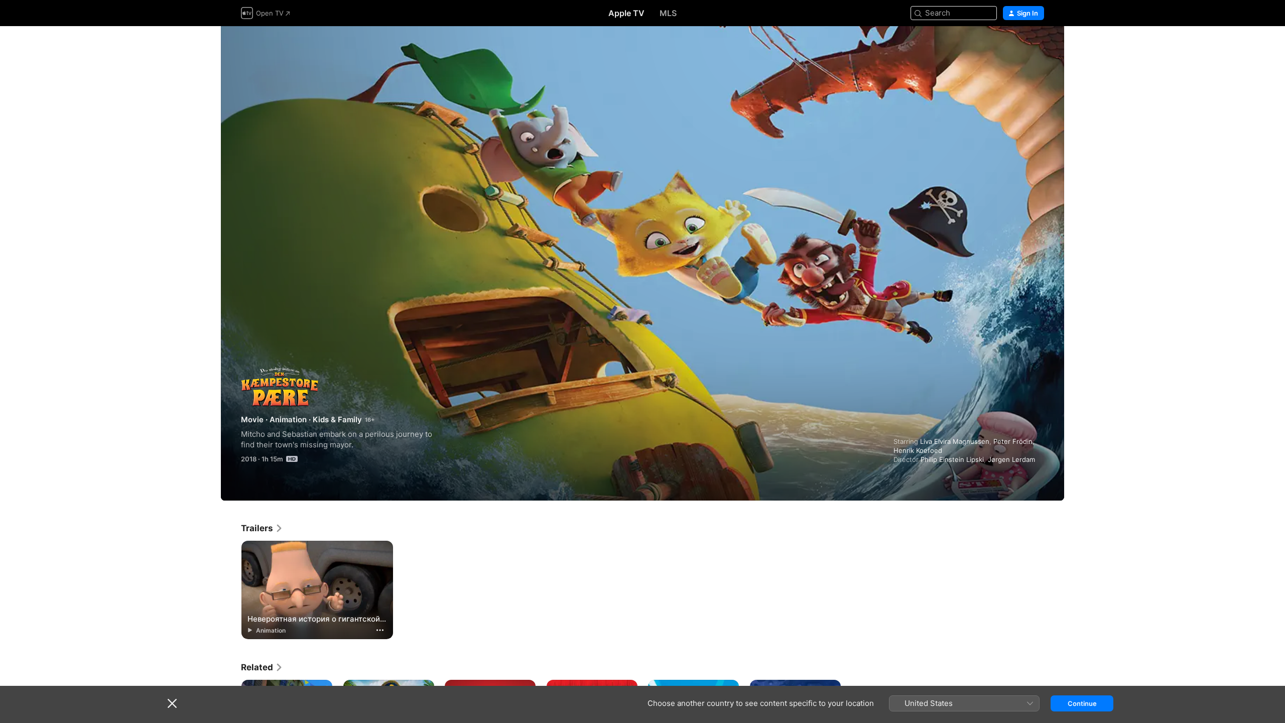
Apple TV (626, 13)
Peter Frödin (1013, 441)
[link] (262, 528)
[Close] (172, 703)
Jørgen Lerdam (1011, 459)
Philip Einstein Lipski (952, 459)
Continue (1082, 703)
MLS (668, 13)
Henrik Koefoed (917, 450)
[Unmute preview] (1037, 46)
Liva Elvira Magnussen (954, 441)
